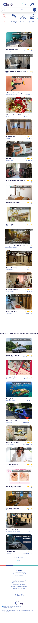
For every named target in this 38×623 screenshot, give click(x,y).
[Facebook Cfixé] (15, 595)
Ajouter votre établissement (19, 586)
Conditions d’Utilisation (19, 572)
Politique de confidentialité (19, 573)
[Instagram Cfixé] (22, 595)
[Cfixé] (8, 4)
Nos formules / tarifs (19, 584)
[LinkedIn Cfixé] (18, 595)
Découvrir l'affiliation (19, 588)
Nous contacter (19, 575)
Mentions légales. (22, 610)
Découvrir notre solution (19, 583)
